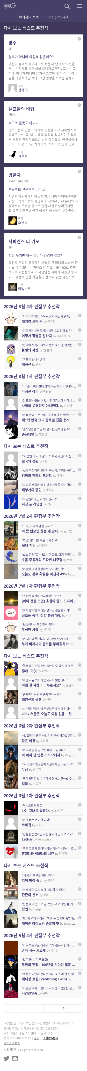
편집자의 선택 (29, 17)
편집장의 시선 (58, 17)
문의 (36, 1038)
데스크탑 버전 (12, 1043)
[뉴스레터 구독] (15, 1058)
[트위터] (6, 1058)
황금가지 (12, 1050)
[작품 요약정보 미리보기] (79, 38)
